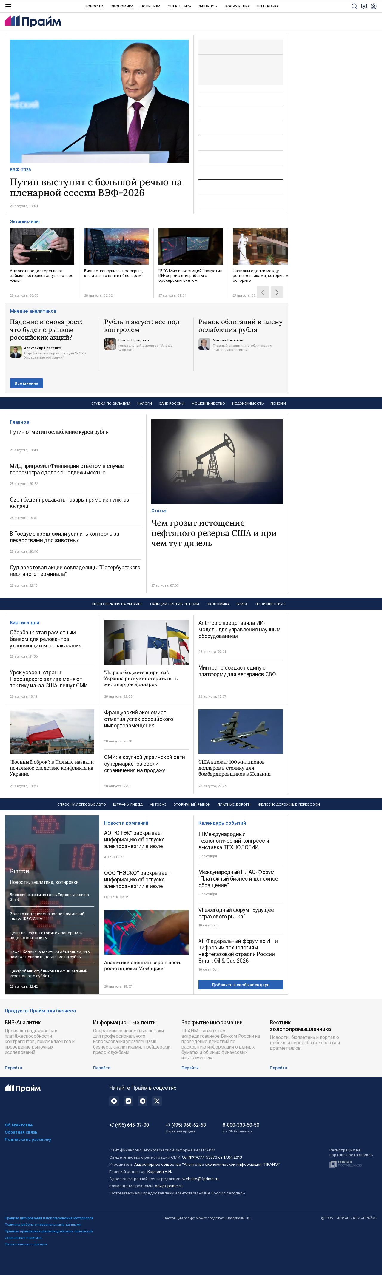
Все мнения (26, 383)
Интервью (267, 6)
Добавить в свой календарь (240, 984)
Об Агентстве (19, 1125)
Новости (94, 6)
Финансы (208, 6)
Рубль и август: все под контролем (142, 325)
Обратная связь (21, 1132)
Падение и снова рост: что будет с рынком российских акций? (46, 329)
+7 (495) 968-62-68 (186, 1128)
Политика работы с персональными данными (43, 1224)
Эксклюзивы (25, 221)
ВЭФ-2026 (20, 169)
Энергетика (179, 6)
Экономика (121, 6)
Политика (151, 6)
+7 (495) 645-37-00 (129, 1125)
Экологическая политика (26, 1244)
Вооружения (237, 6)
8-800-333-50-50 (241, 1128)
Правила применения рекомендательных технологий (49, 1231)
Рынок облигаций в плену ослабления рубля (240, 325)
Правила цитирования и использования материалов (49, 1218)
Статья (159, 510)
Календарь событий (222, 823)
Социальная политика (23, 1238)
